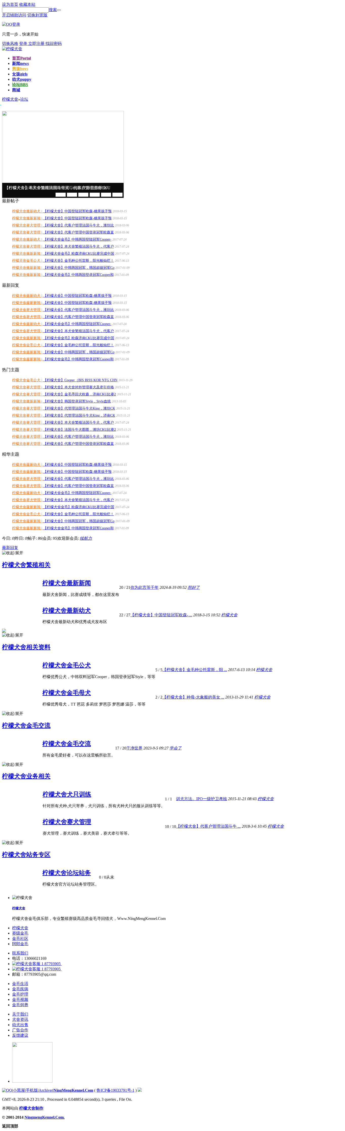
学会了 (175, 748)
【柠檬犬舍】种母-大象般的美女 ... (193, 697)
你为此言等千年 (144, 587)
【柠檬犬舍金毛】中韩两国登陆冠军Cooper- (77, 239)
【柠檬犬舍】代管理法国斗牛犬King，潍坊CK (79, 408)
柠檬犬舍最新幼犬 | (27, 211)
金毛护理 (20, 994)
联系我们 (20, 953)
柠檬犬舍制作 (31, 1108)
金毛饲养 (20, 1005)
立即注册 (36, 43)
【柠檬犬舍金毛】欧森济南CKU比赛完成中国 (78, 253)
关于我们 (20, 1014)
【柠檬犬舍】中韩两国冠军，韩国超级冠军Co (78, 268)
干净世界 (134, 748)
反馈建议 (20, 1035)
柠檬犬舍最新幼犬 (66, 610)
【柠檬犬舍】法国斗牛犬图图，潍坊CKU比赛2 (79, 429)
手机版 (32, 1090)
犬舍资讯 (20, 1019)
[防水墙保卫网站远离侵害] (140, 1090)
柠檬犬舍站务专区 (26, 854)
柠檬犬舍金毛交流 (26, 725)
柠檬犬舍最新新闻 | (27, 218)
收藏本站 (27, 4)
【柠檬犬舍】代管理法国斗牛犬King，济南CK (79, 415)
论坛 (20, 84)
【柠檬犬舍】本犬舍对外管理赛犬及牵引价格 (78, 387)
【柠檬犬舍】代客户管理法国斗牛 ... (208, 826)
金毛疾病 (20, 989)
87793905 (52, 964)
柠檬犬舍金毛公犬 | (27, 261)
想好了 (194, 587)
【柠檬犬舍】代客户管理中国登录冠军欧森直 (78, 232)
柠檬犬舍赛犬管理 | (27, 225)
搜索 (53, 10)
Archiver (46, 1090)
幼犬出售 (20, 1025)
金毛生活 (20, 983)
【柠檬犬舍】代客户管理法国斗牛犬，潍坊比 (78, 225)
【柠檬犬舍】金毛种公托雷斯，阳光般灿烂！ (78, 261)
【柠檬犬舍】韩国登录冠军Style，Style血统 (77, 401)
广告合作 (20, 1030)
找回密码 (53, 43)
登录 (23, 43)
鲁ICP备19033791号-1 (115, 1090)
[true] (59, 10)
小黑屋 (19, 1090)
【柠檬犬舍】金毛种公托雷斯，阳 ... (194, 670)
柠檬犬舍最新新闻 (66, 583)
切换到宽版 (37, 15)
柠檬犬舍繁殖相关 (26, 565)
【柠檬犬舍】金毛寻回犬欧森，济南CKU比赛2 (79, 394)
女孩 (20, 74)
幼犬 (21, 79)
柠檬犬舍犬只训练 (67, 794)
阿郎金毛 (20, 944)
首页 (21, 58)
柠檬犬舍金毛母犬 (66, 692)
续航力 (86, 538)
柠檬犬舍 (229, 615)
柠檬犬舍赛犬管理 (67, 822)
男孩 (20, 69)
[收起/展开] (12, 553)
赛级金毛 (20, 933)
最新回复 (10, 547)
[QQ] (7, 1090)
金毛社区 (20, 938)
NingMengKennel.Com (73, 1090)
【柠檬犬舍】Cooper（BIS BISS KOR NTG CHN (80, 380)
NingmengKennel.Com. (44, 1117)
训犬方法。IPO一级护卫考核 (201, 799)
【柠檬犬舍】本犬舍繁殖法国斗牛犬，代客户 (78, 246)
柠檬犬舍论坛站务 (66, 872)
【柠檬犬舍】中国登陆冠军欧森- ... (161, 615)
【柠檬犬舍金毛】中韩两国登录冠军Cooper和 (78, 275)
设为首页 (10, 4)
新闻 (20, 63)
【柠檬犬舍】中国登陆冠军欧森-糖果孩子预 (77, 211)
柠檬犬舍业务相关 (26, 776)
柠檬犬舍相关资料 (26, 647)
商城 (16, 90)
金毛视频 (20, 999)
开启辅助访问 (14, 15)
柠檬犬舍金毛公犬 (66, 665)
